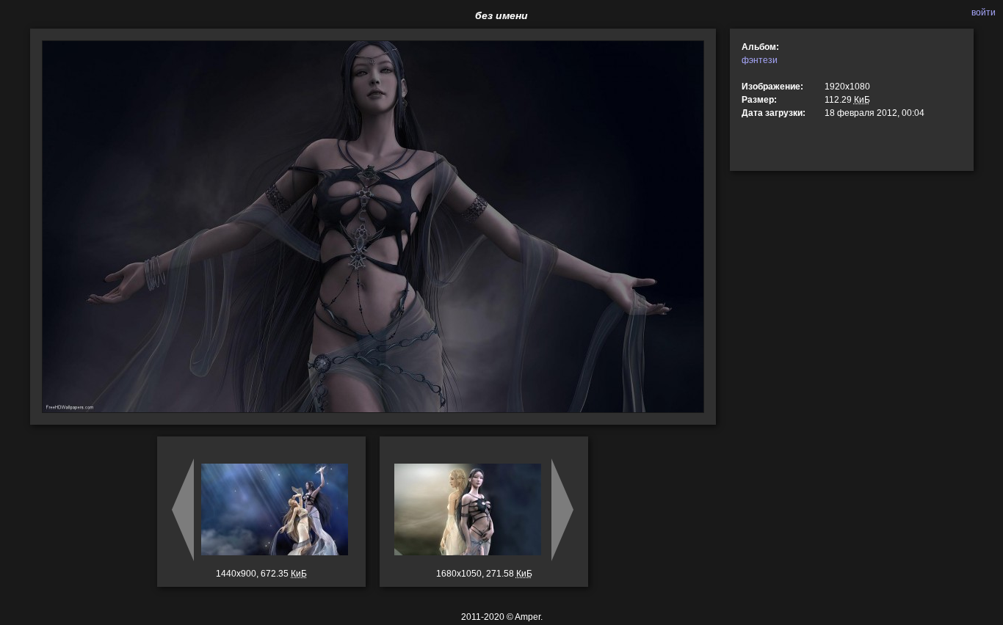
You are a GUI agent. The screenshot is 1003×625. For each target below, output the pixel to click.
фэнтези (760, 60)
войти (983, 12)
